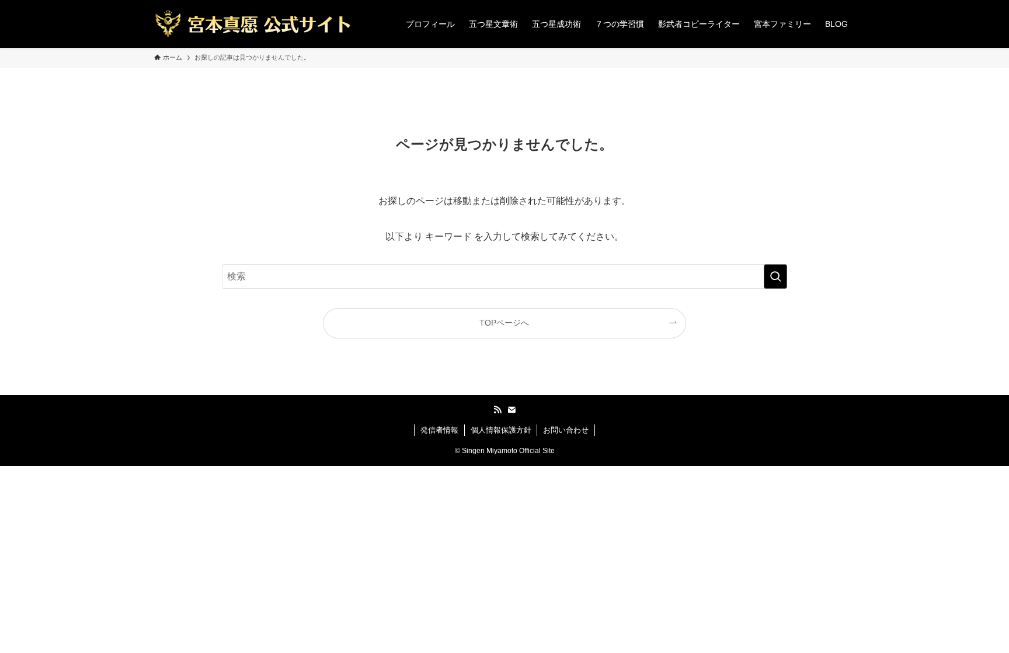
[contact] (511, 410)
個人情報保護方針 (501, 430)
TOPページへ (504, 322)
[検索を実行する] (775, 276)
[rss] (497, 410)
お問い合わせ (566, 430)
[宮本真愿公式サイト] (252, 24)
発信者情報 (439, 430)
